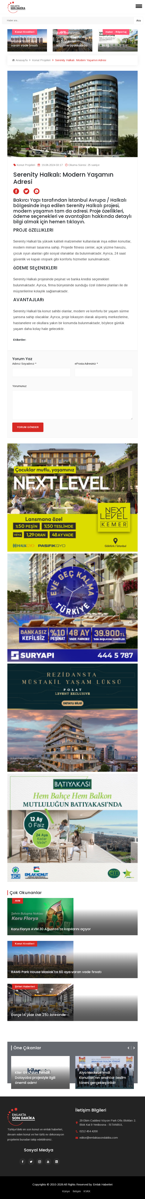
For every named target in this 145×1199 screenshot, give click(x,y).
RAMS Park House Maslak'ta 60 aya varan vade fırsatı (56, 971)
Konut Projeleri (41, 60)
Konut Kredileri (24, 943)
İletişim (77, 1191)
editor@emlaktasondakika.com (98, 1137)
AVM (17, 900)
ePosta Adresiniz (86, 363)
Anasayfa (21, 60)
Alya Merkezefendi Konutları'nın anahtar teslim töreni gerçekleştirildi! (38, 1077)
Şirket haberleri (25, 986)
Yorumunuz (19, 386)
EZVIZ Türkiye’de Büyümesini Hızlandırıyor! (102, 1080)
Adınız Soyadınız (24, 363)
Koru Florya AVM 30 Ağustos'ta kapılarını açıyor (51, 929)
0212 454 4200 (88, 1131)
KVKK (87, 1191)
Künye (66, 1191)
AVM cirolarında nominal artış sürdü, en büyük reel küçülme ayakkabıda (26, 39)
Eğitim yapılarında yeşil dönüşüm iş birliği (70, 41)
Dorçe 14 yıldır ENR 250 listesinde (38, 1014)
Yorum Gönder (28, 427)
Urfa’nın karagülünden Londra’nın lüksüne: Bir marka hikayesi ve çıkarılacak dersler (117, 37)
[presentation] (128, 1048)
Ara (138, 20)
